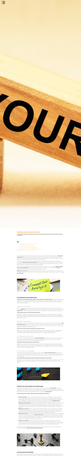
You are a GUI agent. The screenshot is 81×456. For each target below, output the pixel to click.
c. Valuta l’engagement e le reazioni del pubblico (28, 247)
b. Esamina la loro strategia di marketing (27, 245)
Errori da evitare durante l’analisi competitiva (26, 250)
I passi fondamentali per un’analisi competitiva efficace (28, 243)
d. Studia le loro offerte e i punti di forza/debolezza (29, 248)
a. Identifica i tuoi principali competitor (27, 244)
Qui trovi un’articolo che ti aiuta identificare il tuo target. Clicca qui (30, 419)
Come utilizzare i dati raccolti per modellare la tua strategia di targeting (31, 249)
